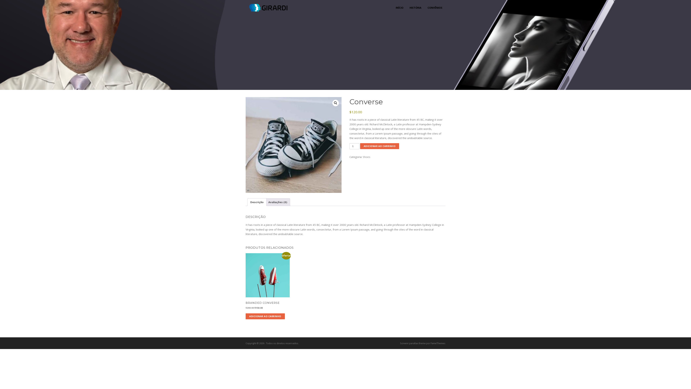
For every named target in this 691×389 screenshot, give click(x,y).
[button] (335, 103)
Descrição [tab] (257, 202)
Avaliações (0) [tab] (277, 202)
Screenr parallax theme (413, 343)
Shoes (366, 157)
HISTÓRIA (415, 7)
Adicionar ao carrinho (380, 146)
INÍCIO (399, 7)
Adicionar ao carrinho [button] (265, 316)
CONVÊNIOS (435, 7)
